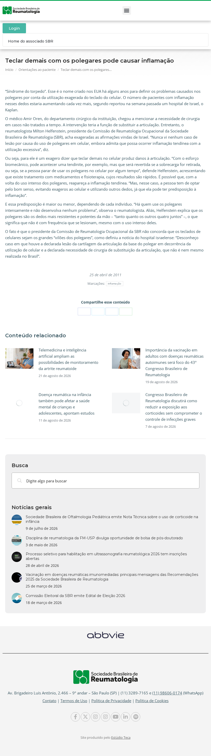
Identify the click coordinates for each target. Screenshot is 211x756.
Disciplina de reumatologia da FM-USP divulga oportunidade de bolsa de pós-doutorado (104, 538)
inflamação (114, 283)
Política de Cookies (152, 700)
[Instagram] (95, 716)
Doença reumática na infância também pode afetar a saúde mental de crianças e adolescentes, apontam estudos (66, 404)
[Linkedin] (125, 716)
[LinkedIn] (112, 311)
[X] (98, 311)
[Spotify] (135, 716)
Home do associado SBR (30, 41)
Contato (49, 700)
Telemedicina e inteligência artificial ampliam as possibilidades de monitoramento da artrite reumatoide (68, 359)
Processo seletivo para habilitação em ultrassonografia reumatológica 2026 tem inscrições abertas (106, 556)
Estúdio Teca (120, 737)
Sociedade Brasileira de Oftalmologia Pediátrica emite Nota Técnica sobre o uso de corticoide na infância (112, 519)
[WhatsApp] (125, 311)
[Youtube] (115, 716)
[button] (126, 10)
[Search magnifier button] (19, 480)
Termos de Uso (73, 700)
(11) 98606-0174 (167, 692)
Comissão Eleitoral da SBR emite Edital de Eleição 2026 (75, 595)
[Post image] (19, 358)
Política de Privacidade (111, 700)
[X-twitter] (85, 716)
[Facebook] (84, 311)
